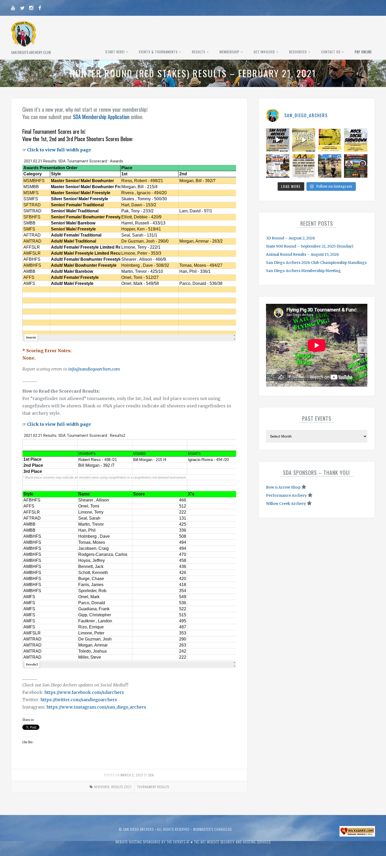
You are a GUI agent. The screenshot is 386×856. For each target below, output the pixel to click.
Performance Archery (286, 495)
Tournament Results (153, 787)
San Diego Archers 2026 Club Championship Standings (316, 262)
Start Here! (115, 51)
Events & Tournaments (158, 51)
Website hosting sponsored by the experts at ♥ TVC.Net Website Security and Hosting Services (193, 841)
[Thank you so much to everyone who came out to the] (329, 166)
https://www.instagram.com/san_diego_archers (96, 707)
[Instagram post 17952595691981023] (277, 166)
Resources (298, 51)
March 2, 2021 (132, 775)
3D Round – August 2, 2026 (290, 238)
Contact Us (331, 51)
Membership (229, 51)
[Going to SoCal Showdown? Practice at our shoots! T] (303, 166)
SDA (151, 775)
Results (198, 51)
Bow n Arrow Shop (283, 487)
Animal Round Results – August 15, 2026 (302, 254)
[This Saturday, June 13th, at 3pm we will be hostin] (355, 140)
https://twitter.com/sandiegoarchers (78, 699)
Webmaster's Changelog (212, 829)
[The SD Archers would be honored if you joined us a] (329, 140)
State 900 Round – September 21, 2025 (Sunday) (309, 246)
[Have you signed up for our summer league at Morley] (303, 140)
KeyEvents (101, 787)
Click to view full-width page (59, 149)
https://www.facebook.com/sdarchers (84, 692)
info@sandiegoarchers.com (94, 369)
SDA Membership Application (101, 117)
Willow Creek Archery (286, 503)
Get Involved (264, 51)
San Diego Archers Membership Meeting (303, 270)
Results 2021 (121, 787)
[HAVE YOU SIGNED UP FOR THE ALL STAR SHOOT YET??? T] (355, 166)
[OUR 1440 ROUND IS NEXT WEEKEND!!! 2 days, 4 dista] (277, 140)
